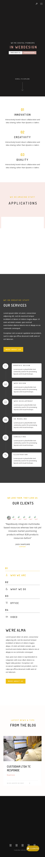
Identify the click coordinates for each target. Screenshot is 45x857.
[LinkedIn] (22, 846)
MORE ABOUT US (13, 349)
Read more (11, 775)
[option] (22, 761)
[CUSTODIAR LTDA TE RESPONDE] (22, 748)
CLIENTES (34, 848)
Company (22, 546)
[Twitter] (16, 846)
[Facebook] (10, 846)
